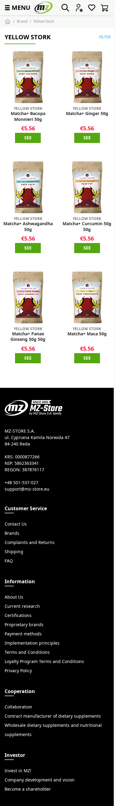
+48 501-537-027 (21, 482)
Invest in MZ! (18, 771)
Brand (22, 21)
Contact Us (16, 524)
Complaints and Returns (30, 542)
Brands (12, 533)
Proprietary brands (24, 625)
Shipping (14, 552)
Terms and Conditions (27, 652)
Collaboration (18, 707)
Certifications (18, 615)
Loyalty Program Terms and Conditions (44, 661)
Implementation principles (32, 643)
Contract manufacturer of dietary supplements (53, 716)
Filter (104, 37)
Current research (22, 606)
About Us (14, 597)
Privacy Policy (18, 671)
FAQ (9, 561)
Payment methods (23, 634)
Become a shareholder (28, 789)
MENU (17, 7)
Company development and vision (40, 780)
